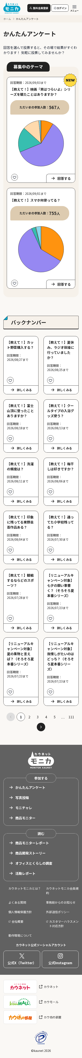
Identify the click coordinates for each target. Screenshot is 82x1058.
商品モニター (25, 817)
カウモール (51, 1002)
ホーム (7, 19)
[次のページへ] (41, 727)
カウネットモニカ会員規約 (62, 890)
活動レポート (25, 873)
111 (71, 716)
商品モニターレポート (32, 842)
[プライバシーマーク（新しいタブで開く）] (41, 1038)
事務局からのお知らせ (60, 902)
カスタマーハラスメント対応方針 (64, 923)
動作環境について (20, 935)
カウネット (51, 987)
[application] (41, 143)
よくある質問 (17, 902)
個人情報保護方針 (20, 912)
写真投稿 (22, 797)
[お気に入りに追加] (14, 177)
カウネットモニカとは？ (24, 888)
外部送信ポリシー (58, 912)
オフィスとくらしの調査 (33, 863)
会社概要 (17, 921)
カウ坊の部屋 (52, 1017)
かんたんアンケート (30, 787)
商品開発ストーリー (30, 853)
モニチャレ (23, 807)
